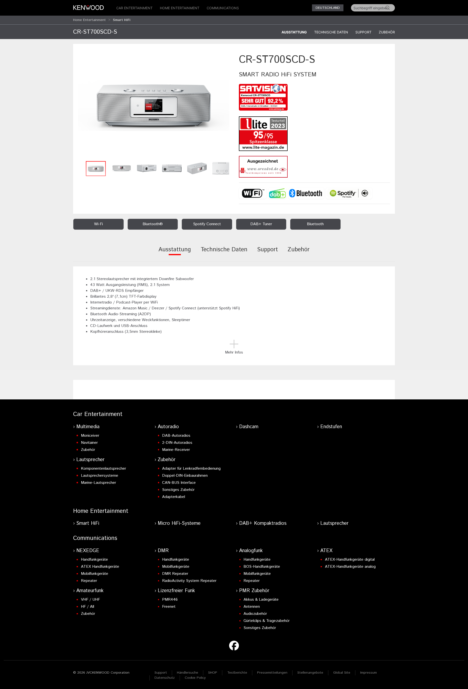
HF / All (87, 606)
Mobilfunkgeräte (94, 574)
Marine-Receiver (176, 450)
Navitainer (89, 443)
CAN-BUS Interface (179, 483)
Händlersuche (187, 672)
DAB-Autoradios (176, 435)
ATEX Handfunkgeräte (100, 566)
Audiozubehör (255, 614)
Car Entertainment (134, 8)
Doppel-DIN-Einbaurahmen (185, 475)
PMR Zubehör (254, 590)
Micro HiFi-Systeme (179, 523)
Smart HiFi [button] (121, 20)
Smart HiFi (87, 523)
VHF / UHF (90, 599)
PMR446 (170, 599)
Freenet (169, 606)
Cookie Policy (195, 677)
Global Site (341, 672)
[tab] (174, 252)
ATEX (326, 550)
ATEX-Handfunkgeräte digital (350, 559)
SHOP (212, 672)
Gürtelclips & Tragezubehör (267, 621)
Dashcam (248, 426)
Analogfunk (251, 550)
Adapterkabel (173, 497)
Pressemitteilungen (272, 672)
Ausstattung (294, 32)
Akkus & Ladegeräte (261, 599)
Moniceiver (90, 435)
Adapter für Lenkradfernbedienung (191, 468)
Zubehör (387, 32)
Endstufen (331, 426)
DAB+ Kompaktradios (262, 523)
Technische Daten (331, 32)
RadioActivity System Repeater (189, 581)
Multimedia (87, 426)
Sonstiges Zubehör (178, 490)
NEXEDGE (87, 550)
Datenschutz (165, 677)
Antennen (252, 606)
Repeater (89, 581)
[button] (153, 105)
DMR (163, 550)
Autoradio (168, 426)
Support (363, 32)
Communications (223, 8)
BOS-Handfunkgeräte (262, 566)
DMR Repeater (175, 574)
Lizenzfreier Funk (176, 590)
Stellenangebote (310, 672)
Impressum (368, 672)
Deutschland (328, 7)
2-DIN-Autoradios (177, 443)
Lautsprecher (90, 459)
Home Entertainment (179, 8)
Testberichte (237, 672)
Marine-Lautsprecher (98, 483)
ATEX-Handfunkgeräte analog (350, 566)
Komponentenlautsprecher (103, 468)
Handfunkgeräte (94, 559)
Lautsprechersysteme (99, 475)
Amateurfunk (90, 590)
